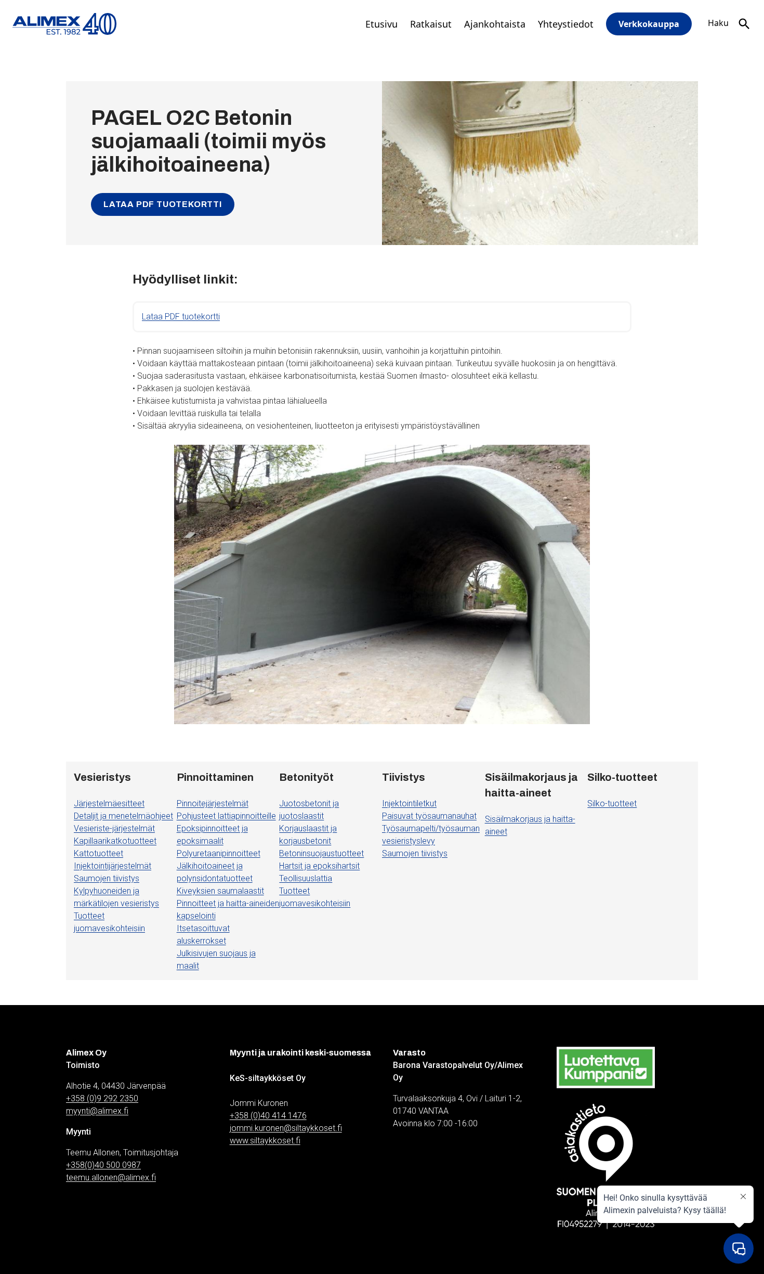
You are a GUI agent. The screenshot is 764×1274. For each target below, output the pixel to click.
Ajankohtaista (494, 24)
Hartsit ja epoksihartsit (319, 866)
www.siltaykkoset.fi (265, 1141)
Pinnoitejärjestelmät (212, 803)
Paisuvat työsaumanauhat (429, 816)
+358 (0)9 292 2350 (102, 1098)
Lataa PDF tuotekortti (162, 204)
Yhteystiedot (566, 24)
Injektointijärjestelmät (112, 866)
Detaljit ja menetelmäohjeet (123, 816)
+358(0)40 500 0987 (103, 1165)
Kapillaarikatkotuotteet (115, 841)
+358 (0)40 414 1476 (268, 1116)
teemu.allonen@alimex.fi (111, 1177)
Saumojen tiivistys (106, 878)
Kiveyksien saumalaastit (220, 891)
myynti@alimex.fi (97, 1111)
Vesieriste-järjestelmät (114, 828)
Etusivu (381, 24)
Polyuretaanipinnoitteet (218, 853)
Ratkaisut (431, 24)
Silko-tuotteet (612, 803)
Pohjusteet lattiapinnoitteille (226, 816)
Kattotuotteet (98, 853)
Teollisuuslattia (305, 878)
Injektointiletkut (409, 803)
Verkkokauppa (648, 24)
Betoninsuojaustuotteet (321, 853)
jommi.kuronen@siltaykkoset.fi (286, 1128)
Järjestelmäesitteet (109, 803)
